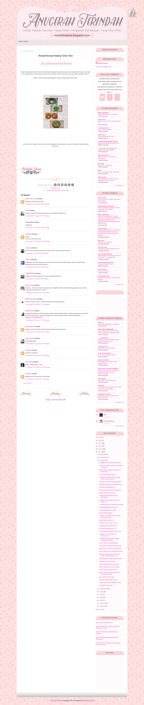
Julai (101, 594)
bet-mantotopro (109, 421)
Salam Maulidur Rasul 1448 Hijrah (108, 114)
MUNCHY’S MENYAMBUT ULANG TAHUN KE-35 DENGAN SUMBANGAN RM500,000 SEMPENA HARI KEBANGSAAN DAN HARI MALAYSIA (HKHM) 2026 (109, 219)
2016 (100, 446)
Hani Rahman (29, 338)
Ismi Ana (28, 259)
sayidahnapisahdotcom (106, 262)
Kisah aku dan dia (103, 271)
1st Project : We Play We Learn (107, 380)
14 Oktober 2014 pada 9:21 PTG (35, 216)
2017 (100, 443)
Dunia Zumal (29, 285)
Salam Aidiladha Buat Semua (108, 569)
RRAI (99, 170)
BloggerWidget (119, 426)
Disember (103, 454)
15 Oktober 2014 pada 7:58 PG (35, 267)
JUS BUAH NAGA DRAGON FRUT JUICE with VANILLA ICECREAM (109, 388)
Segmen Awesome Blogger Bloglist (110, 482)
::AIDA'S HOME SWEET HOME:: (108, 141)
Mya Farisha (102, 177)
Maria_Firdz (102, 197)
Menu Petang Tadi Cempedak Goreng (110, 551)
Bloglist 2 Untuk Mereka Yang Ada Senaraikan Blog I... (109, 516)
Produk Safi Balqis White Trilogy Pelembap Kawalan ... (109, 539)
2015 (100, 449)
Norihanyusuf (30, 326)
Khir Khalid (29, 362)
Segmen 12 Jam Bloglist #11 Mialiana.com (108, 534)
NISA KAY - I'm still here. (105, 165)
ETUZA (100, 322)
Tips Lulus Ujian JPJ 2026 (105, 264)
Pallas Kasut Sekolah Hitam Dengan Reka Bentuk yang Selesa (108, 340)
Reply (47, 204)
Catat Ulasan (27, 383)
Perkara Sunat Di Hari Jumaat (108, 523)
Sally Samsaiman (31, 299)
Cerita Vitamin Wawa (105, 254)
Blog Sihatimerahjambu (106, 206)
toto (105, 414)
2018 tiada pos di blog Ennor (106, 348)
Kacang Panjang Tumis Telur (55, 190)
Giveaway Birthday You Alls (107, 510)
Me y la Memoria (103, 214)
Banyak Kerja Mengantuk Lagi (108, 580)
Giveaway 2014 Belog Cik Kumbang (110, 546)
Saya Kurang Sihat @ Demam (108, 526)
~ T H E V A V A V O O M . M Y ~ (108, 148)
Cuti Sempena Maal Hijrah (107, 474)
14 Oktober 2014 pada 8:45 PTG (35, 204)
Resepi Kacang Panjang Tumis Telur (110, 531)
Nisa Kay (101, 163)
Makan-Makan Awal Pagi (106, 493)
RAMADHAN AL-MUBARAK (106, 150)
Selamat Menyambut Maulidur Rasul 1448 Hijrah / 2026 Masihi (109, 208)
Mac (101, 600)
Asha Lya (28, 248)
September (103, 589)
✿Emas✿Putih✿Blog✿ (105, 329)
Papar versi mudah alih (56, 399)
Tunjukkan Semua (119, 185)
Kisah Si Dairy (102, 228)
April (101, 597)
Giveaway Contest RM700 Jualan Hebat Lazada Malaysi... (109, 478)
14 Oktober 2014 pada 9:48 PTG (35, 227)
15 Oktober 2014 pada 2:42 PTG (35, 332)
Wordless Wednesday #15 (107, 528)
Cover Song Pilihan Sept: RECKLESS (108, 172)
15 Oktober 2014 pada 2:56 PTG (35, 343)
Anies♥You (101, 119)
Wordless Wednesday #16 (107, 487)
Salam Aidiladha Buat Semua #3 (109, 564)
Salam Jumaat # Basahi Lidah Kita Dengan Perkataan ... (109, 573)
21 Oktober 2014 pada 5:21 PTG (35, 379)
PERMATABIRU (30, 273)
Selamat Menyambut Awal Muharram (110, 484)
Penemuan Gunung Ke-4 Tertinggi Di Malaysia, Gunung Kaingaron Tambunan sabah (108, 371)
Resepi (67, 190)
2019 (100, 437)
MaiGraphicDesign (88, 700)
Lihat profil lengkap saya (103, 66)
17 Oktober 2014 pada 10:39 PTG (36, 367)
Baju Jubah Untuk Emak (106, 577)
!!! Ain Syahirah (103, 128)
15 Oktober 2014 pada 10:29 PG (35, 292)
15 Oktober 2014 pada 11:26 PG (35, 320)
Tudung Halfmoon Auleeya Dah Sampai (111, 504)
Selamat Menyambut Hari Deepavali (110, 490)
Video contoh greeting (105, 129)
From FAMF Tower (104, 276)
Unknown (28, 234)
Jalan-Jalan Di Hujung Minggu (108, 543)
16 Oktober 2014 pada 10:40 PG (35, 355)
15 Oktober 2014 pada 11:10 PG (35, 304)
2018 (100, 440)
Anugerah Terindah (104, 394)
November (103, 457)
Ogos (101, 591)
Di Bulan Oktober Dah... (106, 585)
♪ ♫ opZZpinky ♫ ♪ (104, 338)
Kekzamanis (29, 311)
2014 (100, 452)
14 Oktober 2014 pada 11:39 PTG (36, 241)
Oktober (102, 460)
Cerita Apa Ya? (103, 346)
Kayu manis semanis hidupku (108, 368)
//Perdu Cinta (102, 247)
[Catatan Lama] (85, 395)
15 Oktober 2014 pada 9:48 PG (35, 279)
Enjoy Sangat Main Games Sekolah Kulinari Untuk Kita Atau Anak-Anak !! (109, 332)
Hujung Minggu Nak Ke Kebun (108, 507)
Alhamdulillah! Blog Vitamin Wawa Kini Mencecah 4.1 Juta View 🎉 (109, 256)
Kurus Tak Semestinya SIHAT (106, 355)
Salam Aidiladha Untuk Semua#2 (109, 567)
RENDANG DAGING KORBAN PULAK (109, 249)
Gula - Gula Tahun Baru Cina (104, 622)
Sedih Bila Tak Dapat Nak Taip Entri (110, 462)
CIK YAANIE (102, 379)
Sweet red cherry (31, 198)
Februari (102, 603)
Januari (102, 606)
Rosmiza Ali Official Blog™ (34, 317)
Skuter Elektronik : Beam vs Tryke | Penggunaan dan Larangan (108, 179)
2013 (100, 609)
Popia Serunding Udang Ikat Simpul (110, 582)
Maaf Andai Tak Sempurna (107, 561)
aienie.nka (101, 135)
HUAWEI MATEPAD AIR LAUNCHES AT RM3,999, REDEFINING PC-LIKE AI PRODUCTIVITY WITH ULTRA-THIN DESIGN (109, 232)
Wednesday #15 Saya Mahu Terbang (110, 558)
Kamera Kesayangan (105, 513)
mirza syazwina (103, 155)
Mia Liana (101, 240)
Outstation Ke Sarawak (105, 242)
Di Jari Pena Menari (104, 353)
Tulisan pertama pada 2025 (106, 136)
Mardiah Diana (103, 63)
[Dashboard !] (133, 21)
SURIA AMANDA (103, 113)
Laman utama (23, 41)
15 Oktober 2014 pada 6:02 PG (35, 253)
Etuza (27, 210)
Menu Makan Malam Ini (106, 520)
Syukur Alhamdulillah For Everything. (109, 324)
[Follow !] (132, 23)
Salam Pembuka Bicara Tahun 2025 (108, 143)
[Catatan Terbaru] (26, 395)
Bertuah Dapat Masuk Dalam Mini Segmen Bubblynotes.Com (109, 555)
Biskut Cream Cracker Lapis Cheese (110, 548)
